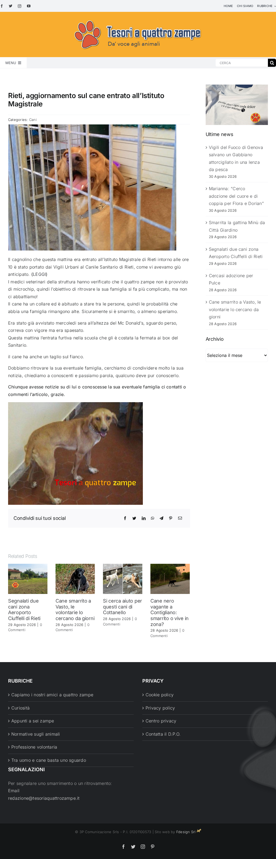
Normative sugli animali (35, 734)
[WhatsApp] (152, 518)
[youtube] (28, 6)
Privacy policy (160, 708)
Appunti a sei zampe (32, 721)
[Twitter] (134, 518)
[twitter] (10, 6)
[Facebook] (125, 518)
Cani (33, 119)
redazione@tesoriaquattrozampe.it (44, 798)
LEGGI (39, 274)
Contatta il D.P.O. (163, 734)
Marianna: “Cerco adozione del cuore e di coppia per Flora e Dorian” (236, 196)
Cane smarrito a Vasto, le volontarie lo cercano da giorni (75, 609)
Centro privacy (161, 721)
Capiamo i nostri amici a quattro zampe (52, 694)
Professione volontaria (34, 747)
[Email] (180, 518)
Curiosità (20, 708)
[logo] (138, 19)
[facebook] (2, 6)
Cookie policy (160, 694)
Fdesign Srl (186, 832)
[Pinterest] (170, 518)
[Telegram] (161, 518)
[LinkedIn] (143, 518)
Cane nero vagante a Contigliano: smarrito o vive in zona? (169, 612)
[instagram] (19, 6)
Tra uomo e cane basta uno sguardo (48, 760)
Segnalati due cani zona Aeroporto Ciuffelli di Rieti (24, 609)
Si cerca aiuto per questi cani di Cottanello (122, 606)
